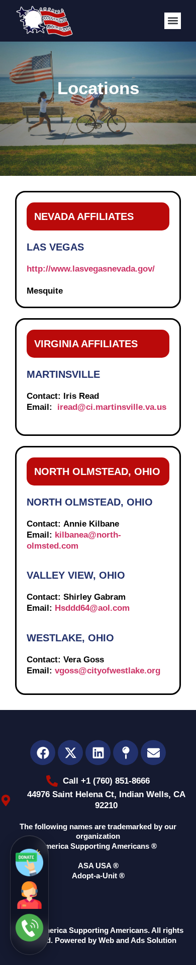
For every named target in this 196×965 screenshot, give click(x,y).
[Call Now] (29, 927)
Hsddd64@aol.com (92, 608)
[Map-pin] (125, 752)
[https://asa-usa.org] (44, 21)
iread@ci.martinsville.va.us (111, 407)
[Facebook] (42, 752)
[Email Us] (29, 862)
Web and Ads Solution (137, 940)
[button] (172, 21)
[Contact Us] (29, 895)
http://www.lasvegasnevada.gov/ (91, 269)
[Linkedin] (98, 752)
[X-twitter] (70, 752)
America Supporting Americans (93, 930)
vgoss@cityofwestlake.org (107, 670)
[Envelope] (153, 752)
